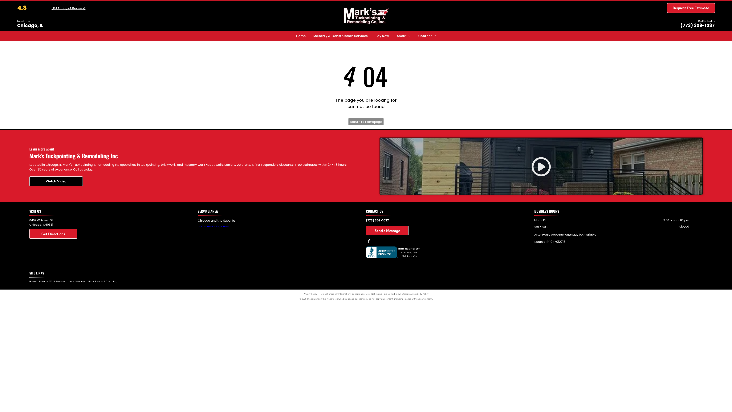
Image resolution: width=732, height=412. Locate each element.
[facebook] (369, 241)
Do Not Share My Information (335, 293)
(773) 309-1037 (697, 25)
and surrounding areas (214, 226)
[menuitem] (301, 36)
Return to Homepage (366, 122)
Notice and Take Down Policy (385, 293)
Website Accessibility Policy (415, 293)
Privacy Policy (310, 293)
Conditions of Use (361, 293)
